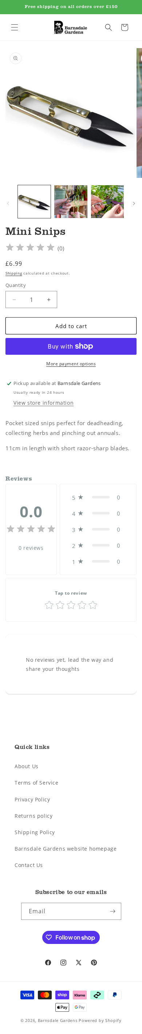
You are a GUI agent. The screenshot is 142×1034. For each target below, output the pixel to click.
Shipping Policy (35, 832)
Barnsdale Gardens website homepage (66, 848)
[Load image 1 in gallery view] (34, 201)
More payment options (71, 364)
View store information (43, 402)
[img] (30, 248)
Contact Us (29, 865)
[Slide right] (134, 203)
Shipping (13, 273)
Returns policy (33, 815)
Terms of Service (37, 782)
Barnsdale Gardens (58, 1020)
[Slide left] (8, 203)
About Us (27, 766)
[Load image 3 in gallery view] (107, 201)
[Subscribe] (113, 911)
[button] (15, 27)
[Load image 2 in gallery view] (70, 201)
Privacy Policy (32, 799)
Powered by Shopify (100, 1020)
